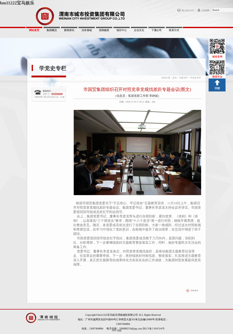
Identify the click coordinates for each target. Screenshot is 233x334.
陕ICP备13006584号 (154, 328)
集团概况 (52, 30)
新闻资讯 (69, 30)
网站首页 (34, 30)
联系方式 (174, 30)
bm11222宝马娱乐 (17, 3)
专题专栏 (183, 77)
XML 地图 (116, 330)
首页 (174, 77)
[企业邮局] (204, 11)
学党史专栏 (52, 68)
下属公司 (156, 30)
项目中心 (121, 30)
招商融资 (104, 30)
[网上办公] (186, 11)
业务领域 (87, 30)
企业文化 (139, 30)
